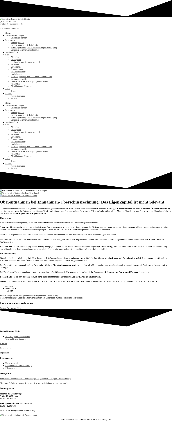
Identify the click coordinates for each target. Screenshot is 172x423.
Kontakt (8, 93)
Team (7, 88)
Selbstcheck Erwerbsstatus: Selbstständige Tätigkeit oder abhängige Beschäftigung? (35, 379)
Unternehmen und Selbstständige (25, 45)
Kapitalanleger (17, 74)
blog (7, 55)
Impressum (4, 353)
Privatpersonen (17, 69)
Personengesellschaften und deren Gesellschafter (31, 76)
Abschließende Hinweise (21, 86)
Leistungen (10, 40)
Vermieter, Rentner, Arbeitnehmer (25, 50)
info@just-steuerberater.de (11, 24)
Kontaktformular (18, 96)
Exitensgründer (17, 42)
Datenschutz (5, 348)
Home (8, 33)
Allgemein (15, 84)
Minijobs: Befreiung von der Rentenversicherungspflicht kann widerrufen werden (34, 383)
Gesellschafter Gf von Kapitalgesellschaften (29, 81)
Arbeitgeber (16, 59)
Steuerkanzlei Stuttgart (14, 35)
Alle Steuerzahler (18, 72)
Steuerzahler (16, 67)
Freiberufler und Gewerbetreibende (26, 62)
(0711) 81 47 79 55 (8, 21)
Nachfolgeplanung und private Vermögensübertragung (34, 47)
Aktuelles (15, 57)
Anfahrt (14, 98)
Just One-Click (11, 52)
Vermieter (15, 64)
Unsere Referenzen (19, 38)
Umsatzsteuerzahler (19, 79)
